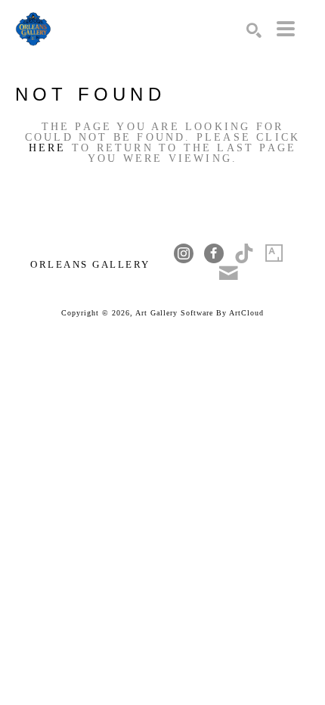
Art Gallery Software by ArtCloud (199, 313)
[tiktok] (244, 253)
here (48, 148)
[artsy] (274, 253)
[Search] (254, 30)
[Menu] (286, 28)
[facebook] (214, 253)
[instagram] (183, 253)
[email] (229, 273)
